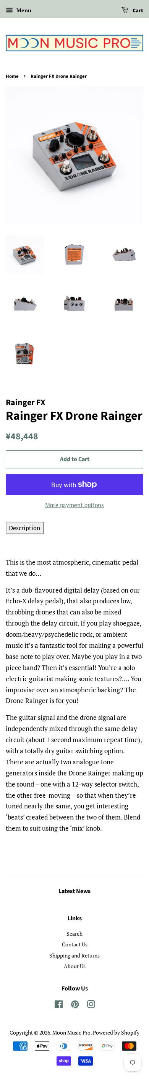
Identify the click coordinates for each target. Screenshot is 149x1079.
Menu (23, 10)
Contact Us (74, 944)
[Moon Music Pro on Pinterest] (75, 1005)
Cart (137, 11)
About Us (75, 966)
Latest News (74, 891)
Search (74, 933)
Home (12, 76)
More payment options (74, 505)
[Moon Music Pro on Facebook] (58, 1005)
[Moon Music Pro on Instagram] (91, 1005)
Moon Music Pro (71, 1032)
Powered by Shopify (116, 1032)
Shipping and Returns (74, 955)
